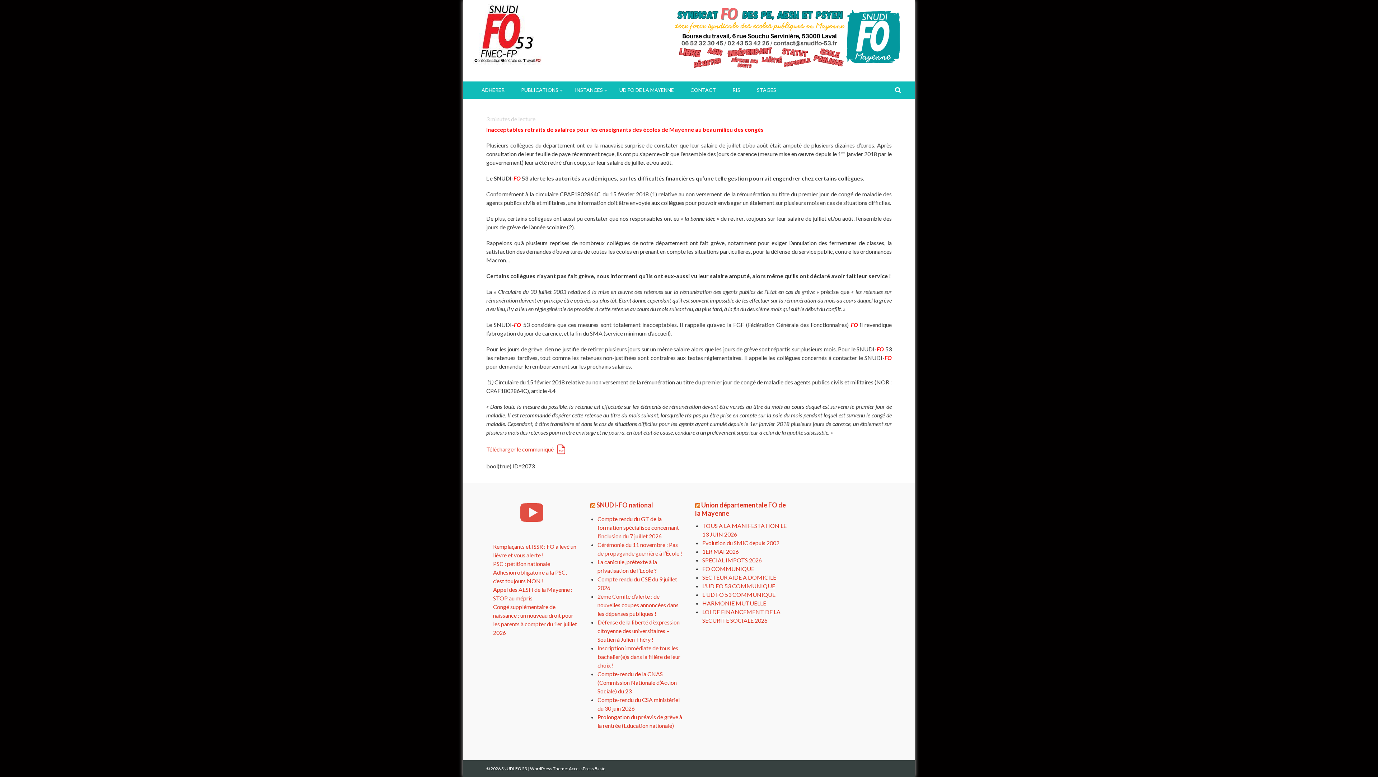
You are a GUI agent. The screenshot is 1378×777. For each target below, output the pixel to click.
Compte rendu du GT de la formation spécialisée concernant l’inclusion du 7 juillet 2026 (638, 527)
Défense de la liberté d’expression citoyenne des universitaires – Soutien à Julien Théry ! (638, 631)
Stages (766, 90)
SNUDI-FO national (624, 505)
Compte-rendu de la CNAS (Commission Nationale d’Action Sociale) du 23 (637, 682)
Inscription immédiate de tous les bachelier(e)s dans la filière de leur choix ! (638, 657)
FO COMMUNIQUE (728, 568)
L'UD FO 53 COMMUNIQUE (738, 585)
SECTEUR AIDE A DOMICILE (739, 577)
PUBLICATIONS (539, 90)
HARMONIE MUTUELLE (734, 603)
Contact (703, 90)
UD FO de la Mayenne (646, 90)
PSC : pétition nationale (521, 563)
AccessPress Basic (587, 768)
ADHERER (493, 90)
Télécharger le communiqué (520, 449)
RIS (736, 90)
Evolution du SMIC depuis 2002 (740, 542)
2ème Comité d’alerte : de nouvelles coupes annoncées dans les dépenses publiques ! (638, 605)
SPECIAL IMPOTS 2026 (732, 560)
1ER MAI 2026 (720, 551)
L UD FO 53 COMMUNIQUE (738, 594)
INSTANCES (589, 90)
